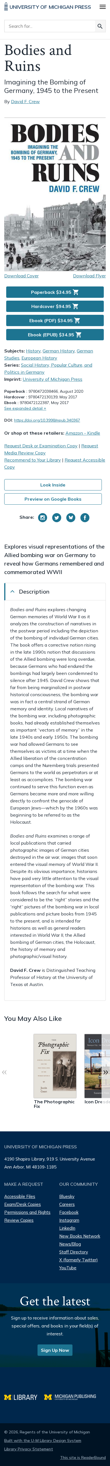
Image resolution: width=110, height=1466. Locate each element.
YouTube (67, 1267)
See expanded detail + (25, 408)
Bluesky (66, 1196)
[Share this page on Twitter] (56, 517)
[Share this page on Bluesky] (70, 517)
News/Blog (70, 1244)
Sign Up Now (55, 1350)
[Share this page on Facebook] (84, 517)
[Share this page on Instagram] (42, 517)
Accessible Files (19, 1196)
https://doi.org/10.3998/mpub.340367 (47, 420)
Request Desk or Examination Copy (41, 446)
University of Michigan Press (52, 379)
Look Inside (52, 485)
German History (59, 351)
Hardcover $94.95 (55, 306)
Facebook (68, 1212)
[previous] (4, 1071)
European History (39, 358)
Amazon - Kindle (82, 433)
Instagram (69, 1220)
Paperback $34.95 (55, 292)
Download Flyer (89, 276)
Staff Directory (73, 1252)
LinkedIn (67, 1228)
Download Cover (21, 276)
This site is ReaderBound (83, 1457)
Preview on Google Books (53, 499)
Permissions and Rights (27, 1212)
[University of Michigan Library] (24, 1396)
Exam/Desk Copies (22, 1204)
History (33, 351)
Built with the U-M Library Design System (42, 1440)
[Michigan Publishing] (73, 1396)
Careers (67, 1204)
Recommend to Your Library (32, 460)
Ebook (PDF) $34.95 (55, 320)
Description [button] (34, 591)
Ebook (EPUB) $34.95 (55, 334)
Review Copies (19, 1220)
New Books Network (79, 1236)
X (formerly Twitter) (78, 1260)
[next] (106, 1071)
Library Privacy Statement (28, 1449)
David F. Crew (25, 101)
